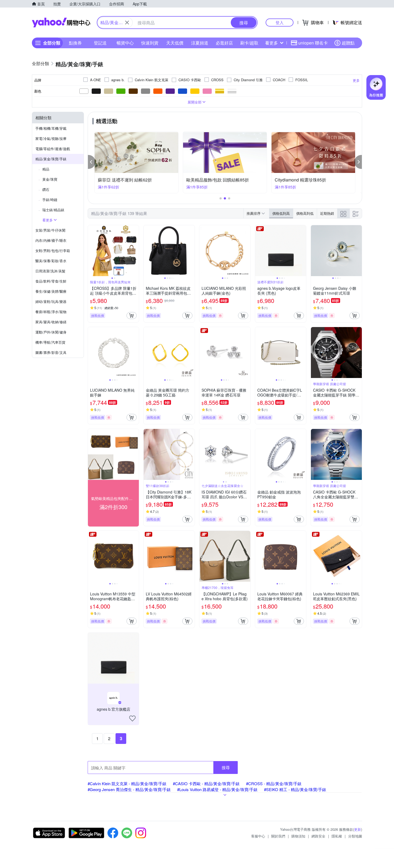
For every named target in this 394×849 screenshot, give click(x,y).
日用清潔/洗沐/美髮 (50, 270)
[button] (91, 162)
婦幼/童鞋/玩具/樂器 (50, 301)
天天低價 (174, 43)
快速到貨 (149, 43)
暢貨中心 (125, 43)
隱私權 (337, 836)
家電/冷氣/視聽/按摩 (50, 138)
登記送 (100, 43)
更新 (357, 829)
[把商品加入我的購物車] (132, 315)
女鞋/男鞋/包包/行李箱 (52, 250)
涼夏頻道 (199, 43)
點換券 (75, 43)
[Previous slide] (91, 250)
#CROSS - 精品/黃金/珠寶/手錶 (274, 783)
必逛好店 (224, 43)
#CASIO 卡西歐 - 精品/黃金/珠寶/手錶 (206, 783)
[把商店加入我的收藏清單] (132, 718)
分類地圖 (355, 836)
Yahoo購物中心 (61, 22)
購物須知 (298, 836)
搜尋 (226, 767)
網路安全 (318, 836)
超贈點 (348, 43)
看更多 (271, 43)
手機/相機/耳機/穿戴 (50, 128)
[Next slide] (135, 250)
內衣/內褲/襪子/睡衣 (50, 240)
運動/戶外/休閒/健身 (50, 332)
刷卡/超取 (249, 43)
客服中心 (258, 836)
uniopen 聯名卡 (313, 43)
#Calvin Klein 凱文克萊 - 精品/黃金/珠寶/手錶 (127, 783)
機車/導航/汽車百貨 (50, 342)
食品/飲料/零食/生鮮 (50, 281)
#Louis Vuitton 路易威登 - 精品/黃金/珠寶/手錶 (217, 789)
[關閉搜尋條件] (127, 22)
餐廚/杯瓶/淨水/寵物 (50, 311)
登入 (280, 22)
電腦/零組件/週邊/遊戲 (52, 148)
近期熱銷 (327, 213)
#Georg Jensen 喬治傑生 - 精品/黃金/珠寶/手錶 (129, 789)
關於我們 (278, 836)
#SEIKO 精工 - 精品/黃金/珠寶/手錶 (295, 789)
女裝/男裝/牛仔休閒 (50, 230)
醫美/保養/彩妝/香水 (50, 260)
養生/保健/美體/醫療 (50, 291)
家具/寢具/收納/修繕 (50, 321)
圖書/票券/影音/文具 (50, 352)
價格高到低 (305, 213)
